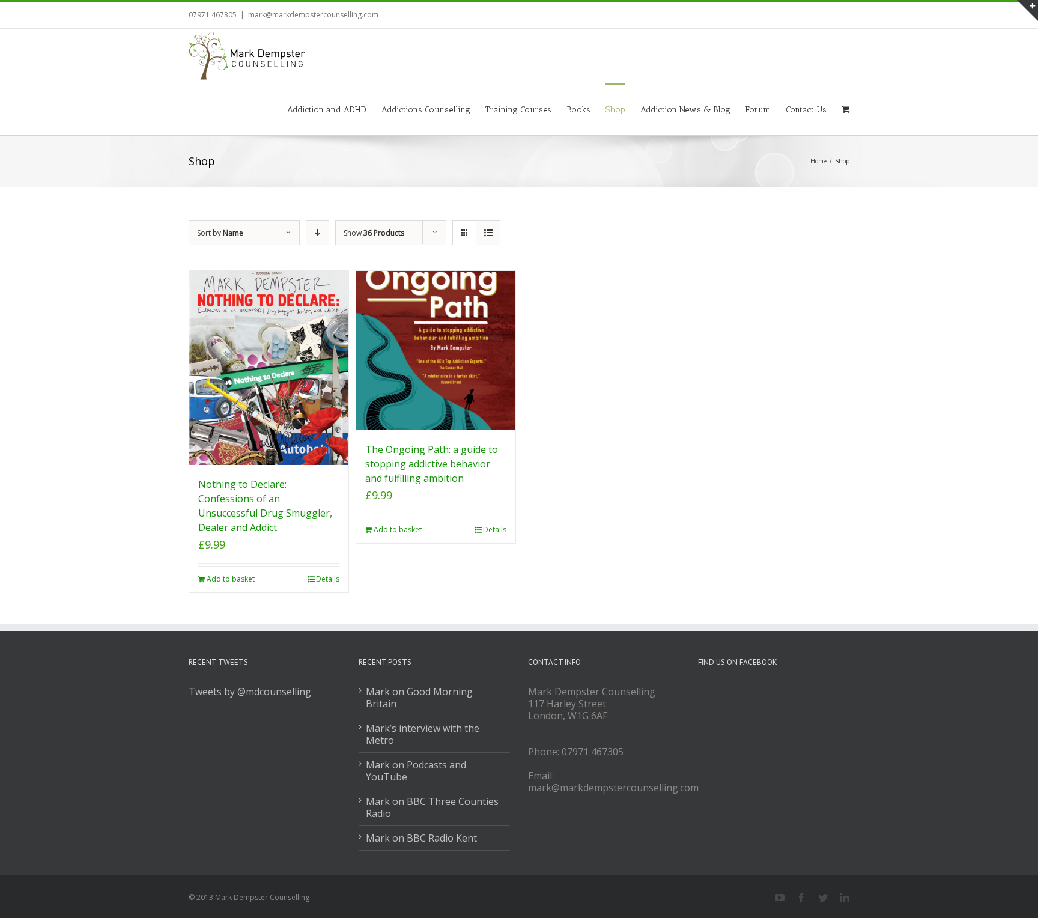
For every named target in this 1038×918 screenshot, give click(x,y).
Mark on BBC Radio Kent (421, 838)
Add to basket (231, 579)
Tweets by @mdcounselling (250, 691)
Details (327, 579)
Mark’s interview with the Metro (422, 734)
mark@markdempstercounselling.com (313, 15)
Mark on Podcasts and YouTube (416, 771)
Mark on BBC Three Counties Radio (432, 807)
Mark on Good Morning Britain (419, 697)
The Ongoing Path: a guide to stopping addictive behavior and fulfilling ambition (431, 464)
